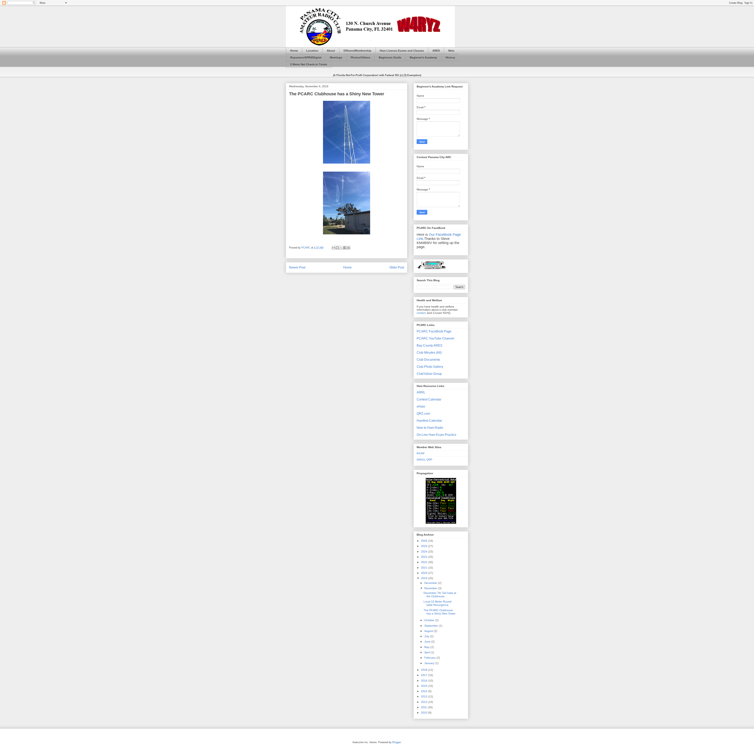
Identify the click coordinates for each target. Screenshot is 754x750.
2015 (424, 685)
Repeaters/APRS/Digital (305, 57)
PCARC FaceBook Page (434, 331)
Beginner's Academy (423, 57)
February (430, 657)
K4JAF (421, 453)
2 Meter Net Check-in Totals (308, 64)
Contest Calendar (429, 399)
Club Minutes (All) (429, 352)
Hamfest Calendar (429, 420)
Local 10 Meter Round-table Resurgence (438, 603)
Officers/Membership (357, 50)
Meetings (336, 57)
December (431, 582)
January (429, 663)
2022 (424, 562)
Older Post (396, 267)
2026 (424, 540)
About (331, 50)
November (431, 588)
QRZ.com (423, 413)
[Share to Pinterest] (348, 248)
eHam (421, 406)
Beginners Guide (390, 57)
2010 (424, 712)
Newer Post (297, 267)
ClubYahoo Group (429, 373)
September (431, 625)
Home (294, 50)
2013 (424, 696)
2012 (424, 702)
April (427, 652)
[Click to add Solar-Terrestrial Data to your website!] (441, 522)
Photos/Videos (360, 57)
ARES (436, 50)
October (429, 620)
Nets (451, 50)
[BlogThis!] (337, 248)
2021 (424, 567)
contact (421, 312)
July (427, 636)
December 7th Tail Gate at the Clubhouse (440, 594)
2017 (424, 675)
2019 (424, 578)
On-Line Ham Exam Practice (436, 434)
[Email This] (334, 248)
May (427, 647)
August (429, 631)
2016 (424, 680)
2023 (424, 556)
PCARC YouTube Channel (435, 338)
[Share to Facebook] (345, 248)
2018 (424, 669)
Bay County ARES (429, 345)
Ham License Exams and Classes (402, 50)
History (450, 57)
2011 (424, 707)
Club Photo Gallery (430, 366)
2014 (424, 691)
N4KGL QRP (424, 459)
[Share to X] (341, 248)
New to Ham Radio (430, 427)
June (427, 641)
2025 (424, 546)
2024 (424, 551)
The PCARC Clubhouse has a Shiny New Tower (440, 612)
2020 (424, 572)
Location (312, 50)
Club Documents (428, 359)
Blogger (396, 742)
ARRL (421, 392)
